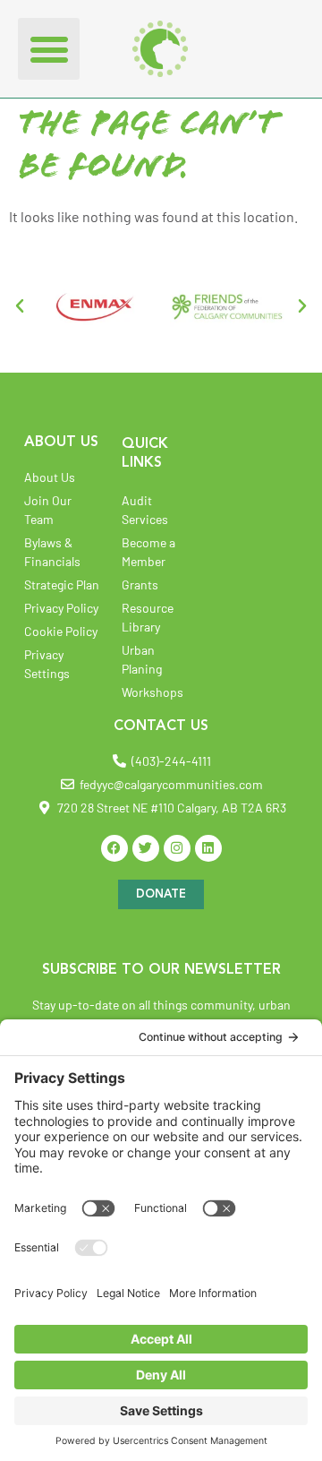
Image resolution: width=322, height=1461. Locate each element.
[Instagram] (177, 848)
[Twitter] (145, 848)
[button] (49, 49)
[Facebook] (114, 848)
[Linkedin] (208, 848)
